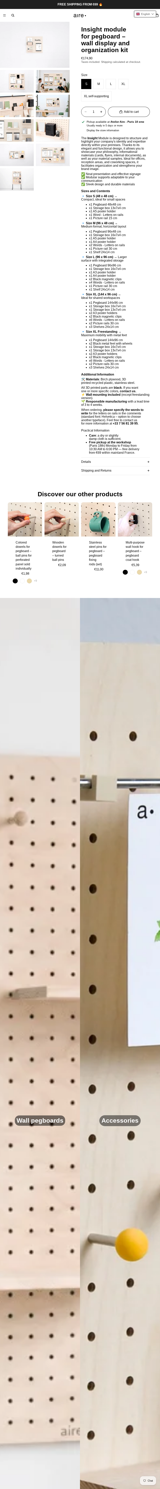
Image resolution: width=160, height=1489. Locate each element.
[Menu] (4, 15)
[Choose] (36, 530)
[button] (145, 14)
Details (86, 461)
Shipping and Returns (96, 470)
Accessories (120, 1120)
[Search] (13, 15)
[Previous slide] (12, 519)
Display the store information (103, 130)
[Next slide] (38, 519)
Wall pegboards (40, 1120)
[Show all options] (35, 580)
